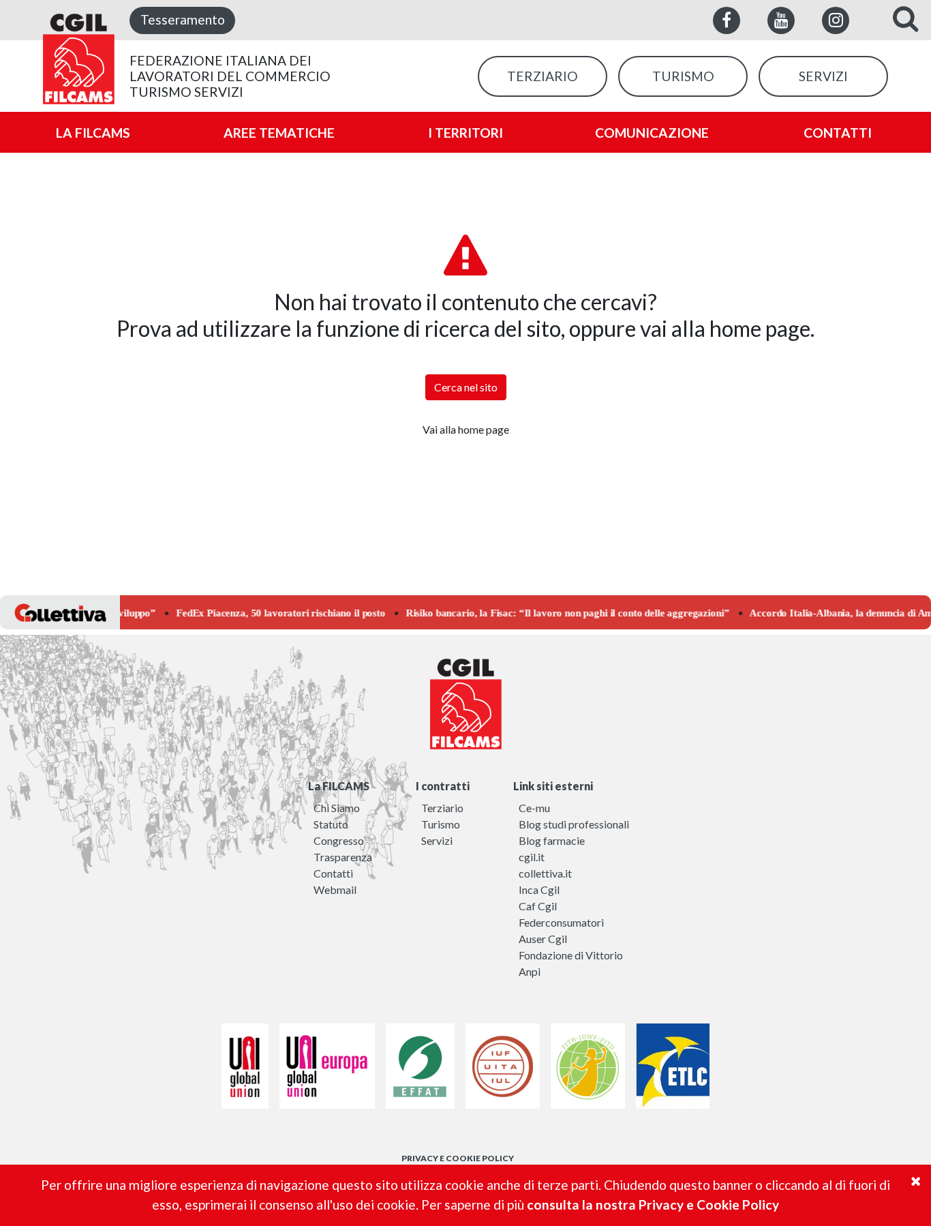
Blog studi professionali (574, 824)
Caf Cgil (538, 905)
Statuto (331, 824)
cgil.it (532, 856)
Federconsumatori (561, 922)
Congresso (339, 840)
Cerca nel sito (466, 386)
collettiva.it (545, 873)
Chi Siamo (337, 807)
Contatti (333, 873)
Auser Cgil (543, 938)
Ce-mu (534, 807)
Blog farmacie (552, 840)
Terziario (442, 807)
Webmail (335, 889)
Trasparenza (343, 856)
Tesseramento (182, 19)
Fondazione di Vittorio (571, 954)
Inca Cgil (539, 889)
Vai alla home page (466, 429)
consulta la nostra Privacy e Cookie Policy (653, 1204)
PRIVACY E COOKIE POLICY (457, 1158)
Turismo (440, 824)
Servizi (437, 840)
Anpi (529, 971)
